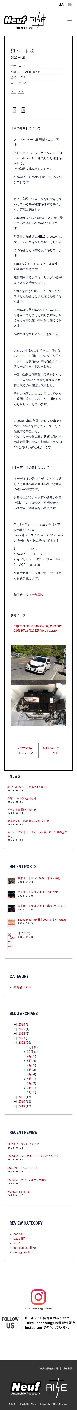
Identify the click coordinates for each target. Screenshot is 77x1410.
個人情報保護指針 (49, 1368)
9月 (29, 1056)
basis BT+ (20, 1238)
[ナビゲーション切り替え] (69, 20)
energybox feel (23, 1252)
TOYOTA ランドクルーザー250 (26, 1179)
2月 (29, 1088)
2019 (21, 1106)
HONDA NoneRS (18, 1191)
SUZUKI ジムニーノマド (22, 1167)
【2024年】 (25, 933)
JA (61, 4)
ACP (16, 1243)
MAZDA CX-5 (51, 751)
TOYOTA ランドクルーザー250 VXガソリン (33, 1155)
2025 (21, 1029)
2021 (21, 1097)
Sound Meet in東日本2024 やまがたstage (42, 919)
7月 (29, 1065)
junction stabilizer (25, 1247)
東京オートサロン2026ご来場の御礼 (39, 878)
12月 (30, 1047)
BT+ (21, 91)
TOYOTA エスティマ (26, 751)
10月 (30, 1051)
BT (13, 91)
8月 (29, 1060)
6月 (29, 1069)
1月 (29, 1092)
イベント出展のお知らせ (21, 809)
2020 (21, 1101)
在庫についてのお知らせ (21, 798)
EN (70, 4)
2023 (21, 1038)
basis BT (19, 1234)
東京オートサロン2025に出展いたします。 (43, 905)
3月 (29, 1083)
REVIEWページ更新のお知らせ (29, 786)
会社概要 (68, 1368)
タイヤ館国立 (35, 594)
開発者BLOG (22, 987)
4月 (29, 1078)
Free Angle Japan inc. (41, 1404)
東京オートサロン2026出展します (38, 892)
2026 (21, 1024)
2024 (21, 1033)
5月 (29, 1074)
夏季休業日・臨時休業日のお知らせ (28, 820)
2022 (21, 1042)
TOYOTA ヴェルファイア (23, 1144)
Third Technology (16, 1404)
